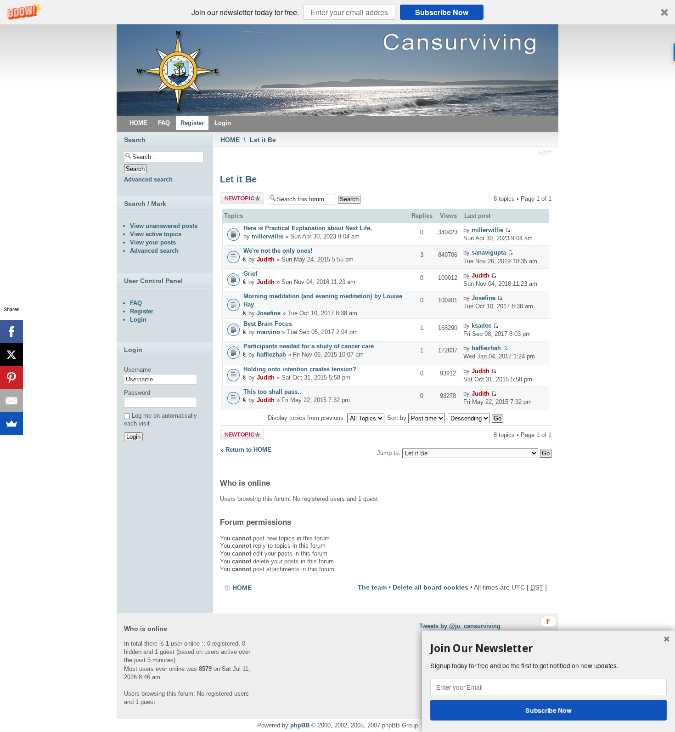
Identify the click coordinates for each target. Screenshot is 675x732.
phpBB (299, 725)
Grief (250, 273)
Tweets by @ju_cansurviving (460, 626)
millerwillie (267, 236)
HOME (230, 139)
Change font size (544, 153)
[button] (337, 12)
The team (372, 587)
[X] (11, 354)
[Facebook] (11, 331)
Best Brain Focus (267, 323)
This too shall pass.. (272, 391)
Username (137, 369)
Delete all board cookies (430, 587)
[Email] (11, 400)
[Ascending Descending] (476, 417)
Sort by (397, 417)
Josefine (269, 313)
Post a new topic (235, 198)
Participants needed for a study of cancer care (308, 346)
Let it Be (263, 139)
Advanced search (148, 179)
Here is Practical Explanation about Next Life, (307, 228)
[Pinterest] (11, 377)
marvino (268, 332)
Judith (266, 259)
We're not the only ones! (277, 250)
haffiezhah (271, 354)
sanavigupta (489, 252)
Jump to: (388, 452)
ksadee (481, 325)
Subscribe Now (441, 12)
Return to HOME (248, 449)
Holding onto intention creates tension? (299, 369)
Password (137, 392)
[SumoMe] (11, 423)
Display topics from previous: (307, 417)
